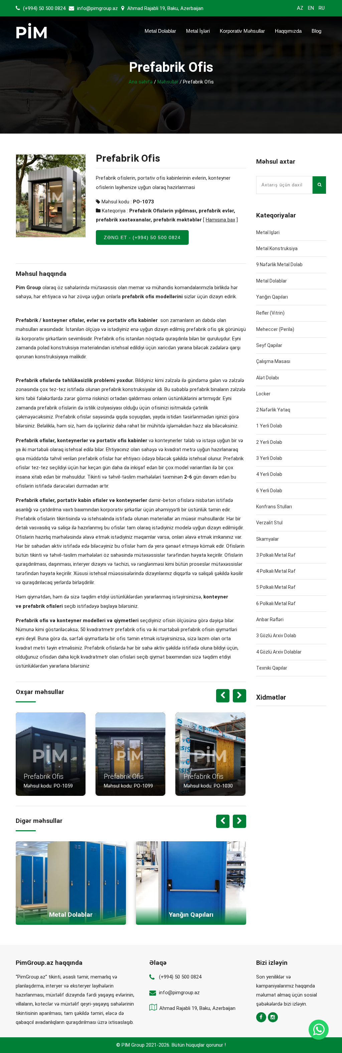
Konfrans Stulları (274, 506)
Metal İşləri (198, 31)
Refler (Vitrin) (270, 313)
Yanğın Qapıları (272, 297)
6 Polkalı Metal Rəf (276, 603)
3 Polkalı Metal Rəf (276, 555)
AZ (300, 8)
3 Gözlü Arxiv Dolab (276, 635)
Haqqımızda (288, 31)
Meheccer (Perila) (275, 329)
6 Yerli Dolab (269, 490)
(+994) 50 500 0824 (43, 8)
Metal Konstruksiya (277, 248)
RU (322, 8)
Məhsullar (167, 82)
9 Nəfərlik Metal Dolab (279, 264)
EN (311, 8)
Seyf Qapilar (269, 345)
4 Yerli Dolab (269, 474)
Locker (263, 393)
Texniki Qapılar (271, 668)
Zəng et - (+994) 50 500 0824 (142, 237)
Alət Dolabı (267, 377)
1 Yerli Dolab (269, 425)
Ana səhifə (141, 82)
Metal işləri (268, 232)
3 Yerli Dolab (269, 458)
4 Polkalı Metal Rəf (276, 571)
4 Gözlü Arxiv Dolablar (279, 652)
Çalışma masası (273, 361)
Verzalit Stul (269, 522)
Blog (316, 31)
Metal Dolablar (160, 31)
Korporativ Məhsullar (242, 31)
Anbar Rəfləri (270, 619)
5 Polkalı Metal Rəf (276, 587)
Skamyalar (267, 539)
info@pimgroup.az (97, 8)
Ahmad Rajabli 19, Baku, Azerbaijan (164, 8)
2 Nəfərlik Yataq (273, 409)
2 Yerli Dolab (269, 442)
